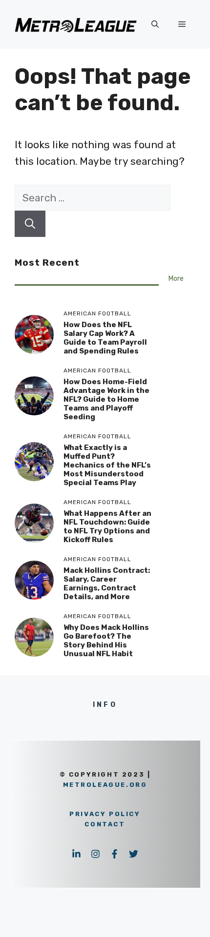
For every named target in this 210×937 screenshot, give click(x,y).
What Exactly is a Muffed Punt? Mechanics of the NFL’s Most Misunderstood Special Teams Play (107, 465)
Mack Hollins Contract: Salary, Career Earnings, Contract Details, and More (106, 583)
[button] (155, 24)
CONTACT (104, 824)
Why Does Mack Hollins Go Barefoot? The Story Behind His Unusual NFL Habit (106, 640)
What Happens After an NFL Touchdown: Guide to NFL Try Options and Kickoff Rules (107, 526)
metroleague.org (105, 784)
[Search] (30, 224)
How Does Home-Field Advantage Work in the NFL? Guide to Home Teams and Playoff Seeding (106, 399)
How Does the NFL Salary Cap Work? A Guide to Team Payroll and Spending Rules (105, 337)
